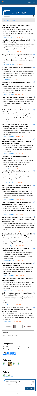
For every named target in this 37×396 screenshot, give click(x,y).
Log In (29, 2)
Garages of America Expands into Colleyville (17, 55)
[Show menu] (33, 2)
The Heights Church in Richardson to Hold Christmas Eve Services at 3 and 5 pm (17, 235)
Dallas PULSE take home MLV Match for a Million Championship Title (16, 111)
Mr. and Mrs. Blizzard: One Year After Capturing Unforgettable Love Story (15, 126)
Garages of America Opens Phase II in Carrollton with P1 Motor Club (15, 250)
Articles (5, 20)
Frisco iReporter (7, 79)
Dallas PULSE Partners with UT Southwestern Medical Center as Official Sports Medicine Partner (16, 141)
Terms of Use (25, 393)
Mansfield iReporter (8, 94)
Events (14, 20)
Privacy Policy (17, 393)
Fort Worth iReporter (9, 37)
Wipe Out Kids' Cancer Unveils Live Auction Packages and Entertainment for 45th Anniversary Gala (17, 188)
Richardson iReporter (9, 245)
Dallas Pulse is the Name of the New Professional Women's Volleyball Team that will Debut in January (17, 310)
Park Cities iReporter (8, 107)
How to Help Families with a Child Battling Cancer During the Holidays (17, 264)
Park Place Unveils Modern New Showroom (17, 97)
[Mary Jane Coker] (15, 365)
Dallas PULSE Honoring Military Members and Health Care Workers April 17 (16, 203)
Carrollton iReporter (8, 260)
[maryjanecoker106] (5, 365)
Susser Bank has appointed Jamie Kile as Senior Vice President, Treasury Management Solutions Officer (18, 219)
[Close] (33, 382)
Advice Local (5, 393)
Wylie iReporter (7, 168)
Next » (29, 326)
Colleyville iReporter (8, 64)
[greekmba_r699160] (10, 366)
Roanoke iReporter (8, 52)
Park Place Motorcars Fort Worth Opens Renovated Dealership (16, 26)
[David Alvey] (20, 365)
